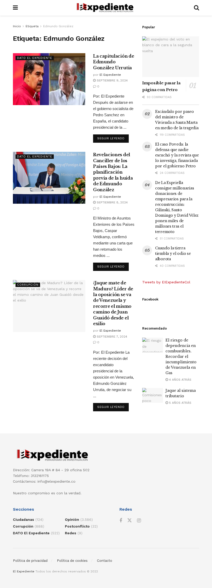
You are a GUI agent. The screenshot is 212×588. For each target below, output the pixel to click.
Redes (70, 533)
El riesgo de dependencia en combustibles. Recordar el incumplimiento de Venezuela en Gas (180, 356)
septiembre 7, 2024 (111, 336)
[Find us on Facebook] (120, 521)
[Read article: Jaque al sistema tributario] (152, 395)
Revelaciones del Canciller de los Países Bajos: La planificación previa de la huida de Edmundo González (113, 172)
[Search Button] (196, 8)
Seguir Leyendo (113, 138)
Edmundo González (58, 26)
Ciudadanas (23, 519)
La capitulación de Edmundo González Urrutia (113, 61)
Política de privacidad (30, 561)
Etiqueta (32, 26)
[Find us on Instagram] (139, 521)
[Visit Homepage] (105, 8)
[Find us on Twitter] (129, 520)
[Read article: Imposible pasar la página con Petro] (170, 56)
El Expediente (110, 75)
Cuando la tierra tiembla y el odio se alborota (173, 253)
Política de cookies (72, 561)
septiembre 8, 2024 (112, 202)
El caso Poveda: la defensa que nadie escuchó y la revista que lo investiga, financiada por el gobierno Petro (177, 155)
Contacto (104, 561)
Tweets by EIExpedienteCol (166, 282)
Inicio (17, 26)
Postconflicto (77, 526)
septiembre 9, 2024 (112, 80)
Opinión (72, 519)
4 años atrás (179, 379)
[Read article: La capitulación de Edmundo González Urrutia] (49, 79)
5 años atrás (179, 403)
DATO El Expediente (34, 58)
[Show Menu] (15, 8)
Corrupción (28, 284)
